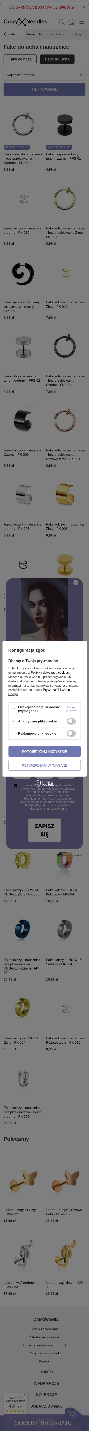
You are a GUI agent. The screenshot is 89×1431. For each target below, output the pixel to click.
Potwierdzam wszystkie (44, 751)
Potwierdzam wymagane (44, 765)
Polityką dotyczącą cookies (50, 672)
